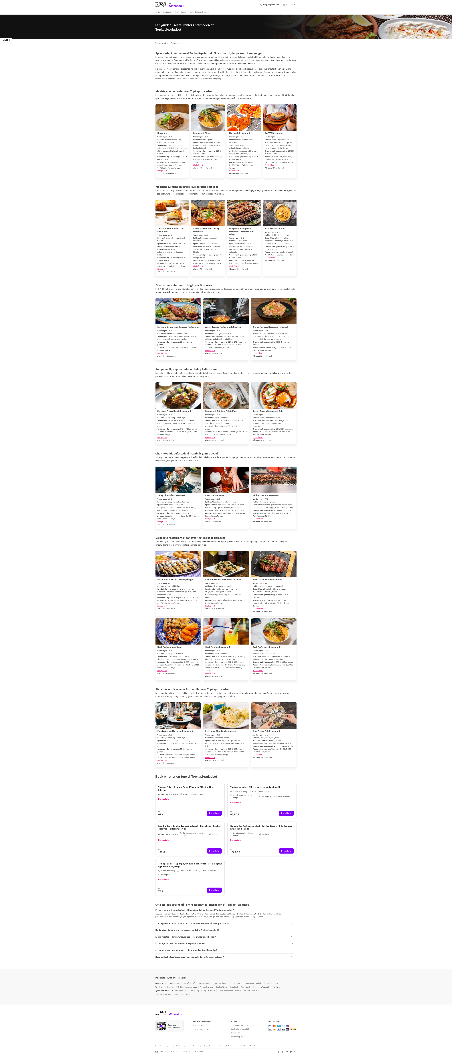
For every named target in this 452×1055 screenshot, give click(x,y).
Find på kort (162, 170)
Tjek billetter (214, 813)
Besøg (183, 12)
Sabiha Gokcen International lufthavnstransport (174, 994)
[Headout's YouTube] (287, 1052)
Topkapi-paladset (161, 43)
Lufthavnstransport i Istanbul (229, 990)
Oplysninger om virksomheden (243, 1025)
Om (176, 12)
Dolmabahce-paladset (254, 983)
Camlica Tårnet (221, 987)
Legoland (234, 987)
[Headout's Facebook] (291, 1052)
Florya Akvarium (206, 987)
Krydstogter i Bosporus (184, 990)
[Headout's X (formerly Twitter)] (295, 1052)
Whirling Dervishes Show (165, 987)
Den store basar (272, 983)
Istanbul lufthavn (250, 990)
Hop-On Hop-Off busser (205, 990)
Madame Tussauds (262, 987)
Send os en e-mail (202, 1029)
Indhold (5, 40)
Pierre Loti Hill (246, 987)
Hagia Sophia (175, 983)
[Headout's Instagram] (283, 1052)
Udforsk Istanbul (164, 12)
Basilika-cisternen (222, 983)
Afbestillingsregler (238, 1036)
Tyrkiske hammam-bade (187, 987)
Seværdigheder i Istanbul (199, 12)
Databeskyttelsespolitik (240, 1029)
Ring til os (199, 1025)
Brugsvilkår (235, 1033)
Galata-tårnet (237, 983)
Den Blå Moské (189, 983)
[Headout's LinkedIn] (278, 1052)
